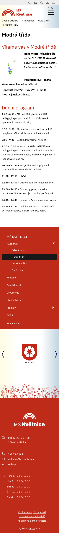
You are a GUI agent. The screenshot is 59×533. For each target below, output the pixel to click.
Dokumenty (13, 292)
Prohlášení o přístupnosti (32, 512)
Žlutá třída (17, 270)
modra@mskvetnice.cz (16, 94)
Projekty (11, 307)
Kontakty (11, 277)
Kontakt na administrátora (32, 520)
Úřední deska (14, 300)
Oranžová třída (19, 263)
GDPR (10, 315)
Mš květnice (27, 20)
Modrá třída (17, 256)
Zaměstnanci (14, 285)
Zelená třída (18, 250)
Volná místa (13, 322)
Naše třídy (43, 20)
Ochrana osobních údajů (32, 516)
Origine (32, 528)
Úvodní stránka (10, 20)
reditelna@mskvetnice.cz (22, 459)
